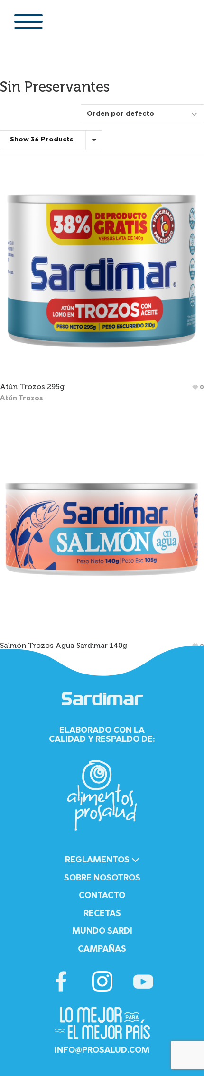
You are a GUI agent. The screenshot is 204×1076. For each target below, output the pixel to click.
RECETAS (102, 914)
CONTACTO (102, 896)
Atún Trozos (21, 398)
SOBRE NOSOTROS (102, 878)
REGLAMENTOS (98, 860)
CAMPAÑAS (102, 949)
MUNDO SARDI (102, 931)
